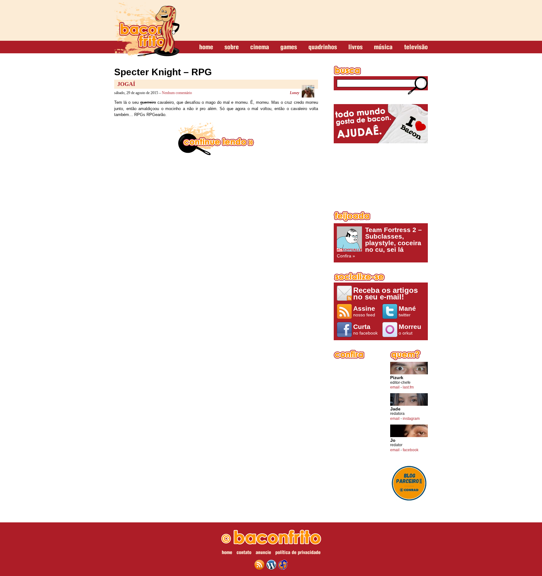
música (383, 47)
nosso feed (364, 311)
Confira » (379, 242)
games (288, 47)
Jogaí (126, 84)
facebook (410, 450)
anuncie (263, 553)
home (206, 47)
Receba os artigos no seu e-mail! (385, 293)
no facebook (365, 329)
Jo (393, 440)
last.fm (408, 387)
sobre (232, 47)
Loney (294, 93)
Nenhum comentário (177, 93)
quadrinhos (323, 47)
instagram (411, 418)
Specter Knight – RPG (163, 72)
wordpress (271, 565)
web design (283, 565)
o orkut (410, 329)
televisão (416, 47)
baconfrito (146, 29)
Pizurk (396, 377)
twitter (407, 311)
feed (259, 565)
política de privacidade (298, 553)
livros (355, 47)
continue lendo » (216, 139)
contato (243, 553)
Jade (395, 409)
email (395, 387)
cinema (259, 47)
